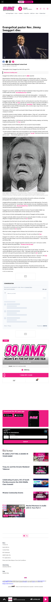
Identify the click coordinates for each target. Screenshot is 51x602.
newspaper (30, 104)
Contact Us (5, 544)
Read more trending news (10, 72)
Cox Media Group (8, 581)
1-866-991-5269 (26, 375)
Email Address (12, 434)
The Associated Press (22, 205)
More (37, 13)
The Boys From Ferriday (27, 244)
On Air (16, 13)
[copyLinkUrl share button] (13, 62)
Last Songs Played (9, 13)
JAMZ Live (32, 13)
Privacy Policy (5, 581)
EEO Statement (6, 552)
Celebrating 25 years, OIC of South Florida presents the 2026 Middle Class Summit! (16, 482)
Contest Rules (6, 549)
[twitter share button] (7, 62)
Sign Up (25, 441)
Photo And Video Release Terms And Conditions (14, 560)
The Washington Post (21, 92)
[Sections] (2, 2)
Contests (21, 13)
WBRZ (28, 75)
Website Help (6, 573)
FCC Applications (7, 557)
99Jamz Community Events (13, 493)
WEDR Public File (6, 555)
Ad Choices (25, 581)
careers (33, 581)
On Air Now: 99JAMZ (25, 362)
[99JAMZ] (25, 2)
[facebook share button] (4, 62)
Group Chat (26, 13)
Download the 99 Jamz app (14, 411)
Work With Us (6, 547)
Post (19, 102)
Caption (45, 57)
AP (27, 218)
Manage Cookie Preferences (8, 583)
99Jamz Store (42, 13)
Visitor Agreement (41, 581)
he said (32, 133)
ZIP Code (5, 434)
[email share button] (10, 62)
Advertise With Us (7, 566)
